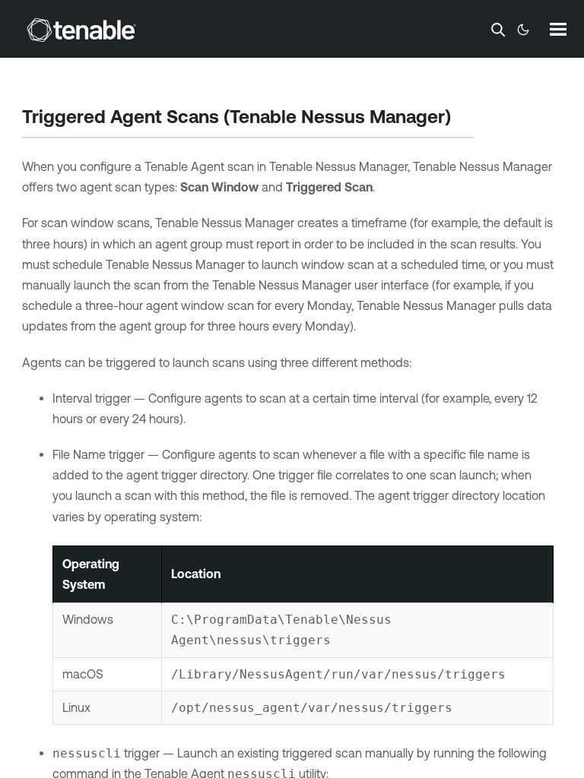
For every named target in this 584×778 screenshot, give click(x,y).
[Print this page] (464, 118)
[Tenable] (81, 29)
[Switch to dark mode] (523, 29)
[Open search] (498, 29)
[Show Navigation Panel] (558, 29)
